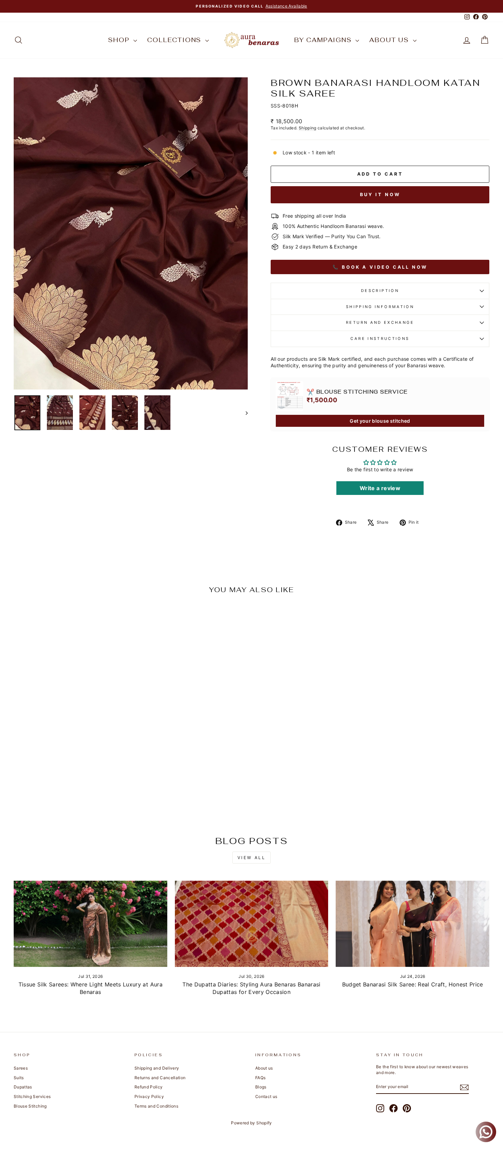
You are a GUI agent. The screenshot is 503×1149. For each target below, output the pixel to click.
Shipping (308, 127)
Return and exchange (380, 322)
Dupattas (23, 1086)
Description (380, 290)
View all (251, 857)
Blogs (261, 1086)
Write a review (380, 488)
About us (390, 40)
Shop (120, 40)
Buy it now (380, 194)
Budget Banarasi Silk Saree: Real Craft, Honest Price (412, 984)
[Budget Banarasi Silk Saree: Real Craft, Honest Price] (412, 924)
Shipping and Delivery (156, 1068)
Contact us (266, 1096)
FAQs (260, 1077)
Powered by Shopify (251, 1122)
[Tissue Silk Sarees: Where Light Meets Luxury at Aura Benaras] (90, 924)
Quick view (70, 773)
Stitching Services (32, 1096)
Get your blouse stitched (380, 421)
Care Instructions (379, 338)
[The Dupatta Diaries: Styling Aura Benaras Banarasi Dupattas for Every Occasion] (251, 924)
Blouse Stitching (30, 1106)
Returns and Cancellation (159, 1077)
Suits (19, 1077)
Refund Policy (148, 1086)
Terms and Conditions (156, 1106)
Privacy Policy (149, 1096)
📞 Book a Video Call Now (380, 267)
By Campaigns (324, 40)
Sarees (21, 1068)
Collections (175, 40)
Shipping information (380, 306)
